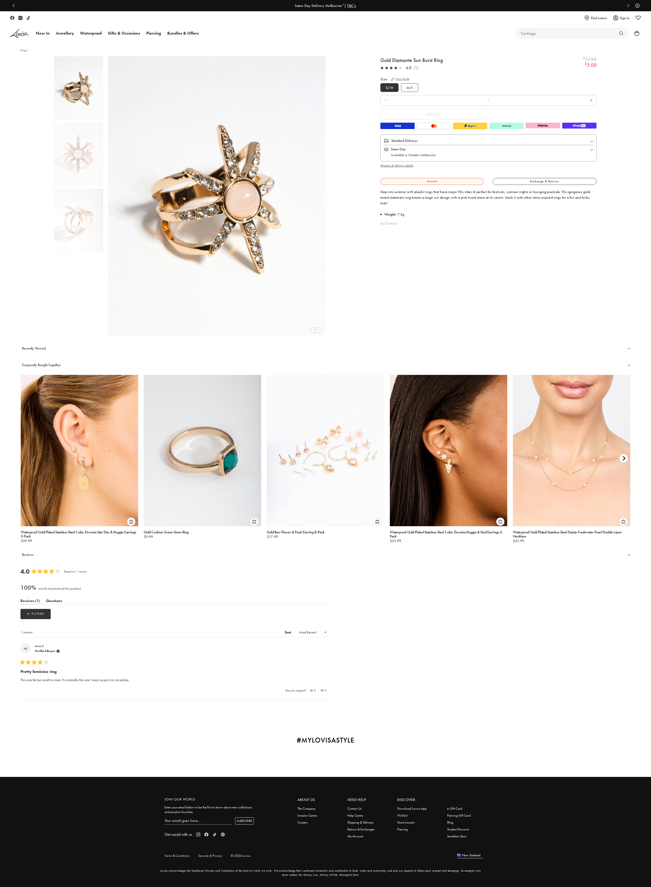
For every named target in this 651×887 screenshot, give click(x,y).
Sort (288, 632)
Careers (302, 822)
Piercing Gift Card (459, 815)
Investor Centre (307, 815)
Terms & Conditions (177, 855)
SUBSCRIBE (244, 821)
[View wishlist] (638, 18)
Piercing (402, 829)
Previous (114, 200)
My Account (355, 836)
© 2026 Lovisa (240, 855)
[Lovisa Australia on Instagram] (20, 18)
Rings (24, 50)
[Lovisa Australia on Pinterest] (223, 834)
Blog (450, 822)
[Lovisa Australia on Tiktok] (28, 18)
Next (320, 200)
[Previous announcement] (14, 5)
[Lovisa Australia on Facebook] (12, 18)
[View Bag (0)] (635, 33)
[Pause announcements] (636, 6)
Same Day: (398, 149)
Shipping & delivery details (396, 166)
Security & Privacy (210, 855)
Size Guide (403, 79)
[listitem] (216, 196)
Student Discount (458, 829)
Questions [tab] (54, 602)
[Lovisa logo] (20, 33)
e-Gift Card (454, 808)
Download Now (561, 5)
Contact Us (354, 808)
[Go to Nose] (621, 33)
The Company (306, 808)
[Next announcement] (627, 5)
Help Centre (355, 815)
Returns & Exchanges (360, 829)
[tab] (432, 181)
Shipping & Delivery (360, 822)
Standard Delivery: (404, 141)
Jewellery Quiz (456, 836)
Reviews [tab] (30, 602)
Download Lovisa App (412, 808)
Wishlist (402, 815)
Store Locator (406, 822)
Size (384, 79)
